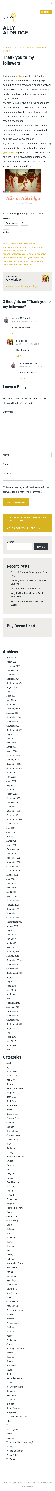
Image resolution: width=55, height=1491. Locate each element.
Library (9, 1254)
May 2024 (11, 700)
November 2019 (14, 913)
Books (9, 1109)
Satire (9, 1369)
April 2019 (11, 943)
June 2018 (11, 985)
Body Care (11, 1096)
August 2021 (12, 823)
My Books (11, 1275)
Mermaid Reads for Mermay (25, 588)
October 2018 (12, 968)
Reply (15, 333)
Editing (9, 1152)
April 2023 (11, 746)
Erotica (9, 1160)
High (8, 1233)
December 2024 (14, 674)
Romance (11, 1365)
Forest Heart (12, 1199)
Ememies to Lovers (15, 1156)
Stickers (10, 1403)
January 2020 (12, 904)
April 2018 (11, 994)
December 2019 (14, 908)
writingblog (25, 264)
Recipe (9, 1352)
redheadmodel (38, 261)
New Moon (11, 1288)
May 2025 (11, 657)
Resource (11, 1356)
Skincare (10, 1391)
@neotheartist (10, 152)
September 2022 (14, 768)
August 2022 (12, 772)
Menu (47, 12)
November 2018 (14, 964)
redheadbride (10, 261)
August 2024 (12, 687)
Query (9, 1344)
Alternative (11, 1071)
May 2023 (11, 742)
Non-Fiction (11, 1293)
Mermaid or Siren (14, 1263)
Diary (8, 1143)
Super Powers (13, 1408)
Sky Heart (11, 1395)
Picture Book (12, 1322)
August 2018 (12, 977)
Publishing (11, 1339)
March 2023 (12, 751)
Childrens (11, 1122)
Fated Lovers (12, 1182)
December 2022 (14, 763)
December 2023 (14, 717)
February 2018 (13, 1002)
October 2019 (12, 917)
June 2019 (11, 934)
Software (10, 1399)
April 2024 (11, 704)
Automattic (27, 1486)
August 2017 (12, 1028)
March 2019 (12, 947)
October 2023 (12, 725)
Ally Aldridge (15, 30)
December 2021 (14, 806)
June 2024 (11, 695)
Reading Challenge (15, 1348)
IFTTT (26, 257)
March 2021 (12, 844)
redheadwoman (10, 264)
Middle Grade (12, 1267)
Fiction (9, 1190)
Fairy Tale (11, 1173)
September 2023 (14, 729)
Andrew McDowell (21, 318)
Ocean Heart (12, 1301)
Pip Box (10, 1327)
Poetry (9, 1335)
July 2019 (11, 930)
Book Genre (12, 1101)
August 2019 (12, 925)
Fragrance (11, 1203)
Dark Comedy (12, 1139)
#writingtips (17, 243)
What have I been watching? (19, 1442)
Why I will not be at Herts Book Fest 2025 (27, 594)
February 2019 (13, 951)
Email (7, 464)
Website (7, 473)
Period (9, 1314)
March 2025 (12, 661)
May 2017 (11, 1041)
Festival (10, 1186)
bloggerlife (9, 250)
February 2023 (13, 755)
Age (8, 1067)
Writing (6, 51)
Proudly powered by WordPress (19, 1483)
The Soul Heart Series (17, 1416)
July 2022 (11, 776)
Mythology (11, 1280)
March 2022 (12, 793)
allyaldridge (21, 340)
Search (10, 541)
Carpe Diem (12, 1113)
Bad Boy (10, 1079)
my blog (19, 76)
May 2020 (11, 887)
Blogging (31, 254)
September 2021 (14, 819)
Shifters (10, 1382)
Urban (9, 1433)
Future (9, 1212)
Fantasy (10, 1177)
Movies (9, 1271)
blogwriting (16, 257)
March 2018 (12, 998)
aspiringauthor (11, 247)
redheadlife (24, 261)
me (42, 257)
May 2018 (11, 989)
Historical (10, 1237)
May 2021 (11, 836)
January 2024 (12, 712)
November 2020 (14, 862)
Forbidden (11, 1194)
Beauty (9, 1084)
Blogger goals (37, 247)
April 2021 (11, 840)
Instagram (34, 257)
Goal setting (12, 1220)
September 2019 (14, 921)
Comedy (10, 1126)
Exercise (10, 1165)
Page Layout (12, 1305)
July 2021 (11, 827)
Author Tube (12, 1075)
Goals (9, 1224)
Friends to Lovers (14, 1207)
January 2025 (12, 670)
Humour (10, 1246)
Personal (41, 47)
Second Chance (14, 1378)
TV (7, 1425)
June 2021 (11, 832)
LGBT (9, 1250)
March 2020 (12, 896)
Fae (8, 1169)
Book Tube (11, 1105)
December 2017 (14, 1011)
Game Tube (11, 1216)
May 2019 (11, 938)
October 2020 (12, 866)
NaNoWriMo (12, 1284)
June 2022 (11, 780)
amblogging (30, 243)
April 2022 (11, 789)
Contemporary (13, 1135)
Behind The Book (14, 1088)
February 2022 (13, 798)
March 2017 (12, 1049)
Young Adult (12, 1454)
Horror (9, 1241)
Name (7, 454)
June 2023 (11, 738)
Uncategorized (13, 1429)
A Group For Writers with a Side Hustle (28, 519)
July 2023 (11, 734)
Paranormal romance (16, 1310)
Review (10, 1361)
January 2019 (12, 955)
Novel (9, 1297)
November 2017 (14, 1015)
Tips (8, 1420)
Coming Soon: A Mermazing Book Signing (29, 581)
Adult (8, 1062)
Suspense (11, 1412)
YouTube (10, 1459)
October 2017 (12, 1019)
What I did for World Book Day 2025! (27, 602)
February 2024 (13, 708)
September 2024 (14, 683)
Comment (9, 411)
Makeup (10, 1258)
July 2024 (11, 691)
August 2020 (12, 874)
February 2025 (13, 665)
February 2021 (13, 849)
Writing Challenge (14, 1450)
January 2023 (12, 759)
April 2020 (11, 891)
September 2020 (14, 870)
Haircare (10, 1229)
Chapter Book (12, 1118)
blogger (24, 247)
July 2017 (11, 1032)
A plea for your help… (22, 528)
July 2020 (11, 879)
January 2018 (12, 1007)
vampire (10, 1437)
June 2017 (11, 1036)
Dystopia (10, 1148)
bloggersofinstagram (14, 254)
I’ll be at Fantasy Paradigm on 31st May (29, 573)
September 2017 (14, 1023)
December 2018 (14, 960)
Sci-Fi (9, 1373)
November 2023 (14, 721)
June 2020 (11, 883)
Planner (10, 1331)
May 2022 (11, 785)
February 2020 (13, 900)
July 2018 (11, 981)
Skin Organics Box (15, 1386)
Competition (12, 1130)
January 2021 (12, 853)
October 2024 (12, 678)
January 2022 (12, 802)
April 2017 (11, 1045)
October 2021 (12, 815)
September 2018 (14, 972)
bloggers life (24, 250)
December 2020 (14, 857)
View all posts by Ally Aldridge (22, 286)
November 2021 (14, 810)
